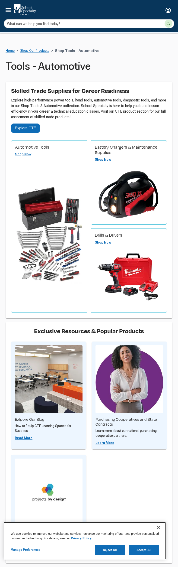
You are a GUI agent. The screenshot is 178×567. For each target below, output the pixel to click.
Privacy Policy (81, 538)
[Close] (158, 527)
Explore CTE (25, 128)
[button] (168, 10)
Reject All (110, 550)
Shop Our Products (34, 51)
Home (10, 51)
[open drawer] (8, 10)
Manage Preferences (25, 549)
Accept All (144, 550)
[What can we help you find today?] (168, 24)
